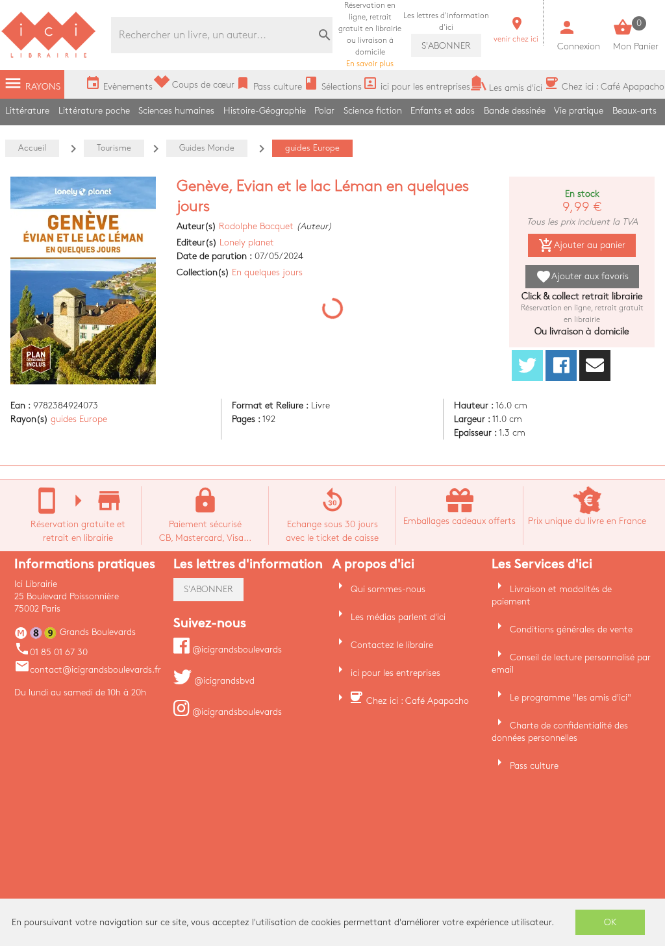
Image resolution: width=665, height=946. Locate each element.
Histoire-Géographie (264, 110)
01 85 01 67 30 (51, 652)
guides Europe (79, 419)
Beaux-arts (634, 110)
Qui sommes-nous (388, 589)
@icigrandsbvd (223, 681)
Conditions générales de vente (571, 629)
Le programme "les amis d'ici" (570, 697)
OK (610, 922)
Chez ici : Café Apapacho (417, 701)
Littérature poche (94, 110)
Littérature (27, 110)
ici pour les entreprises (395, 673)
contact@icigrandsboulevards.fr (87, 670)
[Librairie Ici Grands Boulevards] (48, 56)
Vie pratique (578, 110)
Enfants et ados (442, 110)
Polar (324, 110)
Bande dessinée (515, 110)
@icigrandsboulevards (236, 649)
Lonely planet (247, 242)
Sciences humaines (176, 110)
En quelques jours (267, 272)
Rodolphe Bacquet (256, 226)
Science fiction (373, 110)
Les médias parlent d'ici (398, 617)
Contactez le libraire (392, 645)
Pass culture (534, 766)
